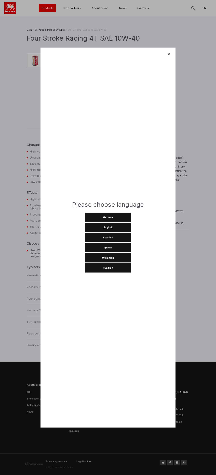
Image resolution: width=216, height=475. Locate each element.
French (108, 247)
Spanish (108, 237)
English (108, 227)
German (108, 217)
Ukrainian (108, 257)
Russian (108, 268)
